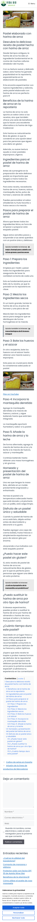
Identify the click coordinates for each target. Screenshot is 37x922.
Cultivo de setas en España (19, 762)
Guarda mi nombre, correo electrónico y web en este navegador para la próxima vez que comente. (18, 832)
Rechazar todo (18, 918)
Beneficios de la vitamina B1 (16, 877)
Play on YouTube (11, 394)
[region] (18, 904)
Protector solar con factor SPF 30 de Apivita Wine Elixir (17, 872)
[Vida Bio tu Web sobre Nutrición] (8, 3)
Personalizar (18, 913)
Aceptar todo (18, 907)
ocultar (20, 679)
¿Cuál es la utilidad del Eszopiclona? (14, 859)
